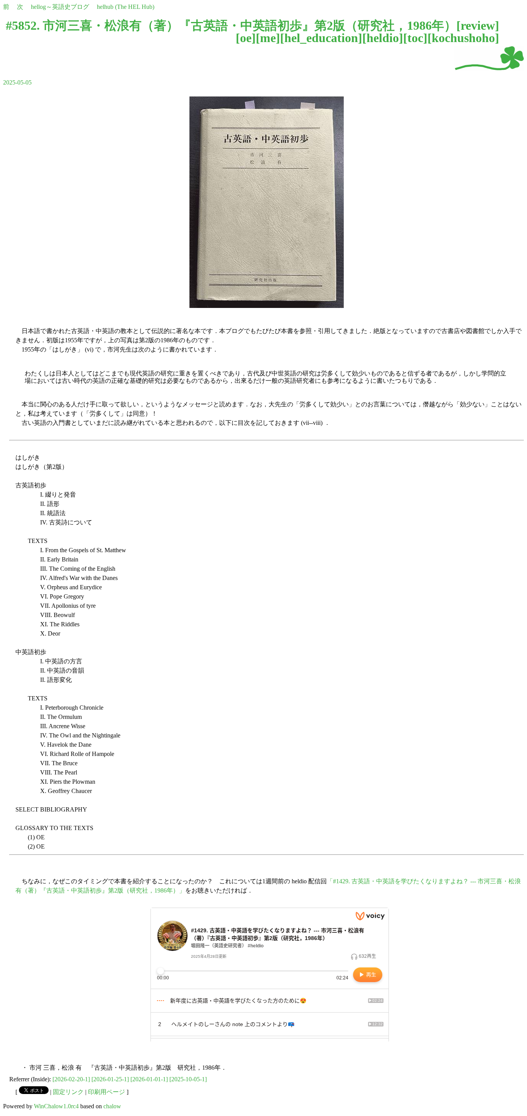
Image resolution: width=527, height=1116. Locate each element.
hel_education (321, 38)
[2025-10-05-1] (188, 1079)
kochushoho (463, 38)
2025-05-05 (17, 82)
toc (415, 38)
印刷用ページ (106, 1092)
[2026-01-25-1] (110, 1079)
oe (246, 38)
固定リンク (68, 1092)
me (268, 38)
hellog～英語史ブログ (60, 6)
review (478, 25)
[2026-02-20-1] (71, 1079)
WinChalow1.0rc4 (56, 1106)
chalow (112, 1106)
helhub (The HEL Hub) (125, 6)
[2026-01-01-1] (149, 1079)
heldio (383, 38)
